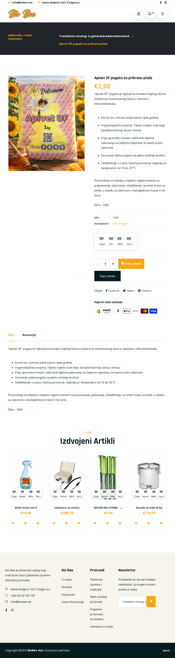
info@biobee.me (22, 2)
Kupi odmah (107, 276)
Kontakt (67, 587)
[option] (46, 123)
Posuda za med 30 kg (149, 508)
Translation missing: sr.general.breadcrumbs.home (94, 36)
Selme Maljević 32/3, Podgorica (60, 2)
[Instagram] (165, 2)
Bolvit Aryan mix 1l (26, 508)
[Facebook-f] (161, 2)
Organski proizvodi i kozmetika (96, 614)
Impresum (68, 594)
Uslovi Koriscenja (73, 602)
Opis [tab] (11, 335)
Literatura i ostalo (101, 626)
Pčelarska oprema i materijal (96, 584)
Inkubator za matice (67, 508)
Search (166, 650)
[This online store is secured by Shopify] (103, 311)
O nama (67, 579)
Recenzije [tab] (29, 335)
